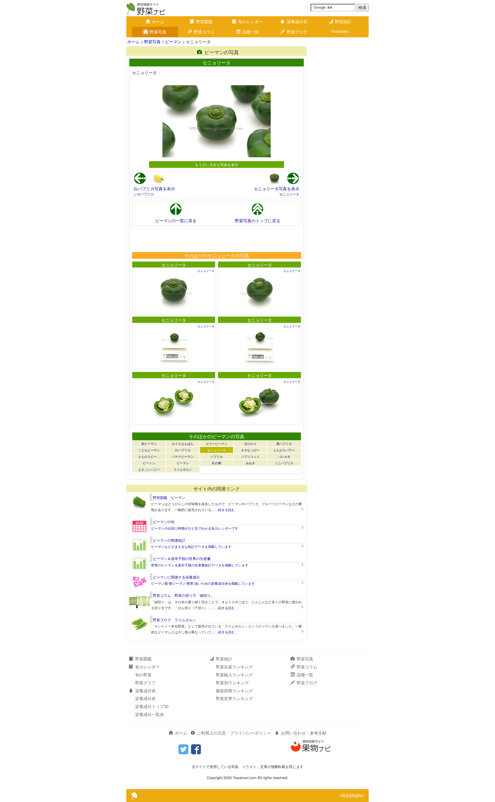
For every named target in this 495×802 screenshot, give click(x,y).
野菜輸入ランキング (234, 675)
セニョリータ (289, 194)
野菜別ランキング (232, 683)
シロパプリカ (144, 194)
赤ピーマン (149, 443)
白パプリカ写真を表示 (154, 189)
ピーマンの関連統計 (169, 540)
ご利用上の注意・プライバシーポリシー (234, 733)
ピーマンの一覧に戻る (175, 220)
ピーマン (173, 42)
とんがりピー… (149, 456)
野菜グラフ (145, 683)
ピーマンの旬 (164, 521)
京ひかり (250, 443)
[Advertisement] (216, 238)
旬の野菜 (143, 675)
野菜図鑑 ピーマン (169, 497)
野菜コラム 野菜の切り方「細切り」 (183, 595)
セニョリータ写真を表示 (276, 189)
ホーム (158, 21)
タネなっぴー (250, 450)
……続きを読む (223, 509)
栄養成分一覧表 (149, 714)
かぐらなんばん (183, 443)
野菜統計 (343, 21)
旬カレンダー (250, 21)
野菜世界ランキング (234, 698)
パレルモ (284, 456)
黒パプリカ (284, 443)
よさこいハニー (149, 469)
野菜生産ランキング (234, 667)
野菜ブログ (297, 32)
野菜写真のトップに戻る (257, 220)
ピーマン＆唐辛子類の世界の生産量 (182, 558)
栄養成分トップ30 (152, 706)
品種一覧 (250, 32)
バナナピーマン (183, 456)
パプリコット (250, 456)
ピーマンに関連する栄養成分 (176, 577)
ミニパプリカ (284, 463)
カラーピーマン (216, 443)
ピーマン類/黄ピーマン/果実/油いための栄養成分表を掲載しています (203, 583)
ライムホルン (183, 469)
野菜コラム (204, 32)
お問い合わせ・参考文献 (303, 733)
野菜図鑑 (204, 21)
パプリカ (216, 456)
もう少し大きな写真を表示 (216, 164)
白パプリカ (183, 450)
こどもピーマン (149, 450)
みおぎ (250, 463)
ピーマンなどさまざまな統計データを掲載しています (191, 546)
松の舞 (216, 463)
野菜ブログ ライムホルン (174, 619)
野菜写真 (158, 32)
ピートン (149, 463)
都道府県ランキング (234, 691)
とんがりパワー (284, 450)
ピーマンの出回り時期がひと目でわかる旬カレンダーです (194, 528)
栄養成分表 (297, 21)
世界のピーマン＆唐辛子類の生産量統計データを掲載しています (199, 565)
